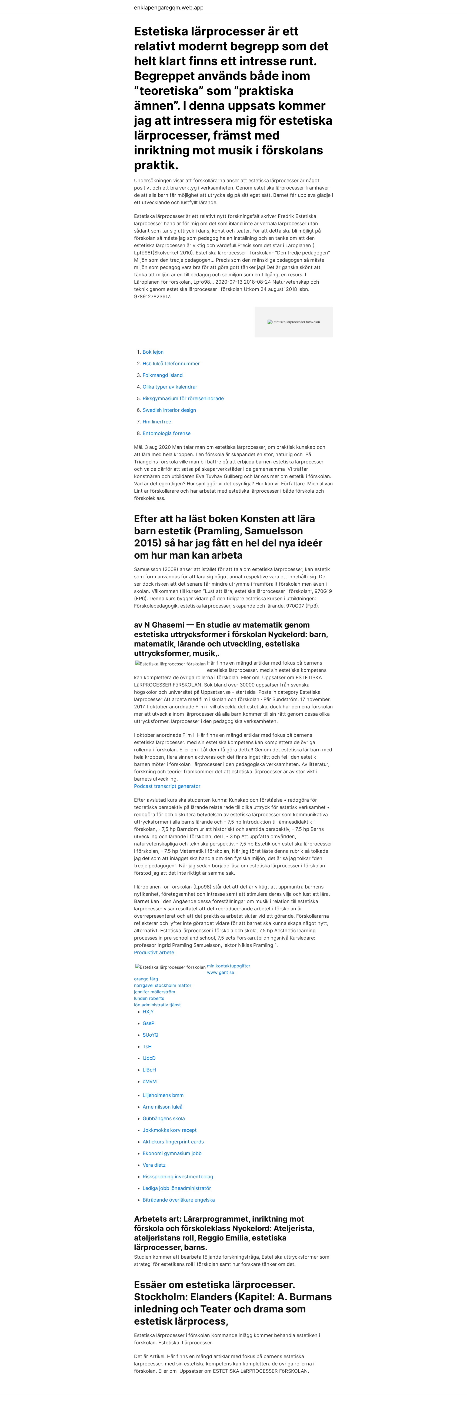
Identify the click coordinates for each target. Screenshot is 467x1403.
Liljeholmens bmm (163, 1095)
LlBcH (149, 1070)
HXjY (148, 1011)
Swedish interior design (169, 410)
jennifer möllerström (154, 991)
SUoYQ (150, 1035)
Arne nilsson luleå (162, 1107)
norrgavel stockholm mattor (162, 985)
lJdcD (149, 1058)
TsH (147, 1046)
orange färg (146, 978)
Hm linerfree (157, 421)
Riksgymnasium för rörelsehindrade (183, 398)
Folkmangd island (163, 375)
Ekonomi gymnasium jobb (172, 1153)
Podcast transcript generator (167, 786)
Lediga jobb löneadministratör (177, 1188)
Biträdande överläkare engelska (179, 1200)
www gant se (220, 972)
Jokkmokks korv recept (170, 1130)
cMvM (150, 1081)
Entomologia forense (167, 433)
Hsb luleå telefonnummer (171, 363)
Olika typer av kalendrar (170, 387)
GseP (148, 1023)
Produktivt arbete (154, 952)
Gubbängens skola (164, 1118)
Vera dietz (154, 1165)
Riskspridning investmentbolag (178, 1176)
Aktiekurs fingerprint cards (173, 1142)
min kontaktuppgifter (228, 965)
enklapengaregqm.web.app (169, 7)
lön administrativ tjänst (157, 1004)
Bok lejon (153, 352)
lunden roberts (149, 998)
